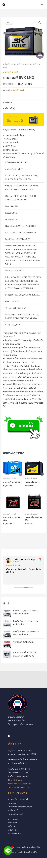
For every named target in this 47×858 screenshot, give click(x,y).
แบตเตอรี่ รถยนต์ (19, 64)
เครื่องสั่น (12, 826)
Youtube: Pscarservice (18, 787)
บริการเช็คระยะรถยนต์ (18, 799)
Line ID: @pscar (15, 780)
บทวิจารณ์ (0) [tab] (9, 108)
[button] (39, 22)
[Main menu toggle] (41, 4)
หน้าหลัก (6, 64)
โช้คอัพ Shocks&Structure (20, 806)
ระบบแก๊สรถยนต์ (15, 814)
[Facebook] (9, 736)
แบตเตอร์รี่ (12, 822)
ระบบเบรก (12, 803)
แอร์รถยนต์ (13, 810)
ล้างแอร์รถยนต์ (14, 833)
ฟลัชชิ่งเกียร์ (13, 830)
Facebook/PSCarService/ (20, 783)
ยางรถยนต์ (13, 819)
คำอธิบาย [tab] (7, 102)
